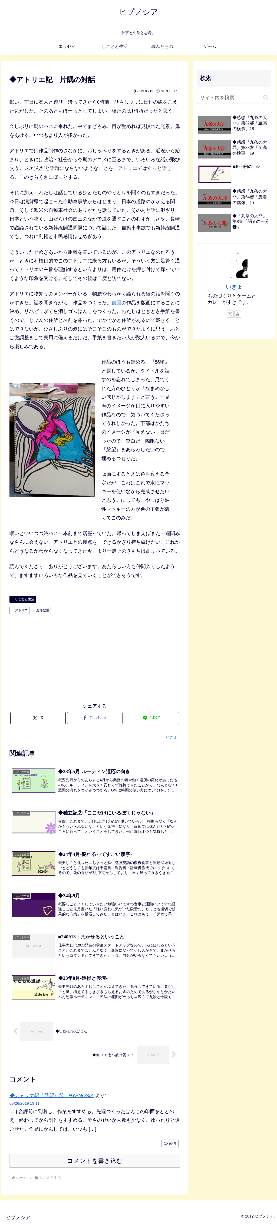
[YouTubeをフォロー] (237, 314)
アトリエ (21, 610)
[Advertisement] (94, 657)
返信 (172, 1143)
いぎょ (234, 287)
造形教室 (42, 610)
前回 (116, 302)
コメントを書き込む (95, 1160)
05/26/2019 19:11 (24, 1103)
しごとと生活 (24, 599)
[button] (266, 97)
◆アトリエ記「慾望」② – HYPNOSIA (51, 1095)
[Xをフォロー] (230, 314)
